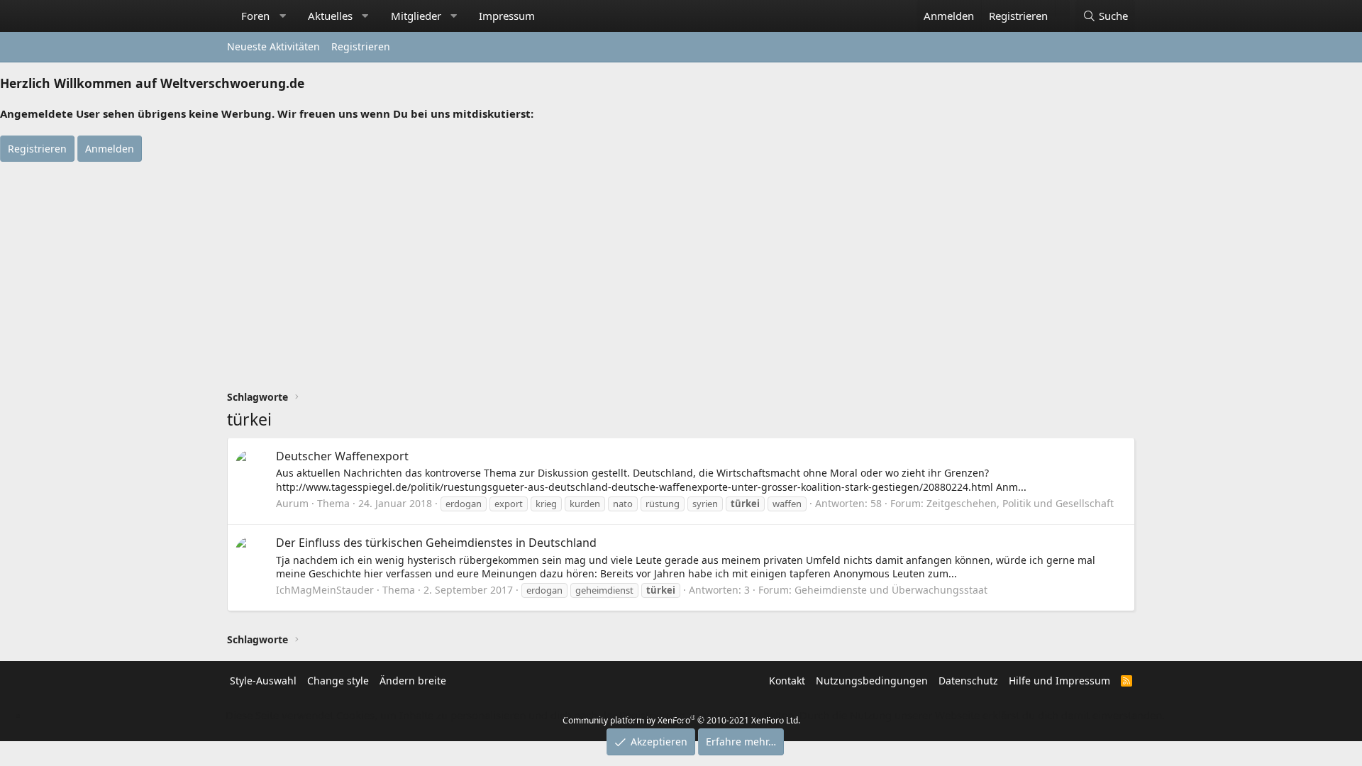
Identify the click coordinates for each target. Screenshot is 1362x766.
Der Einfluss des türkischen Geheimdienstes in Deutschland (436, 542)
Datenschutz (968, 680)
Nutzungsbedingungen (872, 680)
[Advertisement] (681, 268)
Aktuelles (330, 16)
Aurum (292, 503)
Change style (338, 680)
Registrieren (360, 46)
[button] (283, 16)
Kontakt (787, 680)
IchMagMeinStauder (325, 589)
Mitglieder (416, 16)
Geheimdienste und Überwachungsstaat (890, 589)
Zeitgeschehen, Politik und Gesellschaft (1020, 503)
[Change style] (1062, 8)
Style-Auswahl (263, 680)
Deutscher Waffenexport (342, 456)
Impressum (507, 16)
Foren (255, 16)
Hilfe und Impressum (1059, 680)
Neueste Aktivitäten (273, 46)
